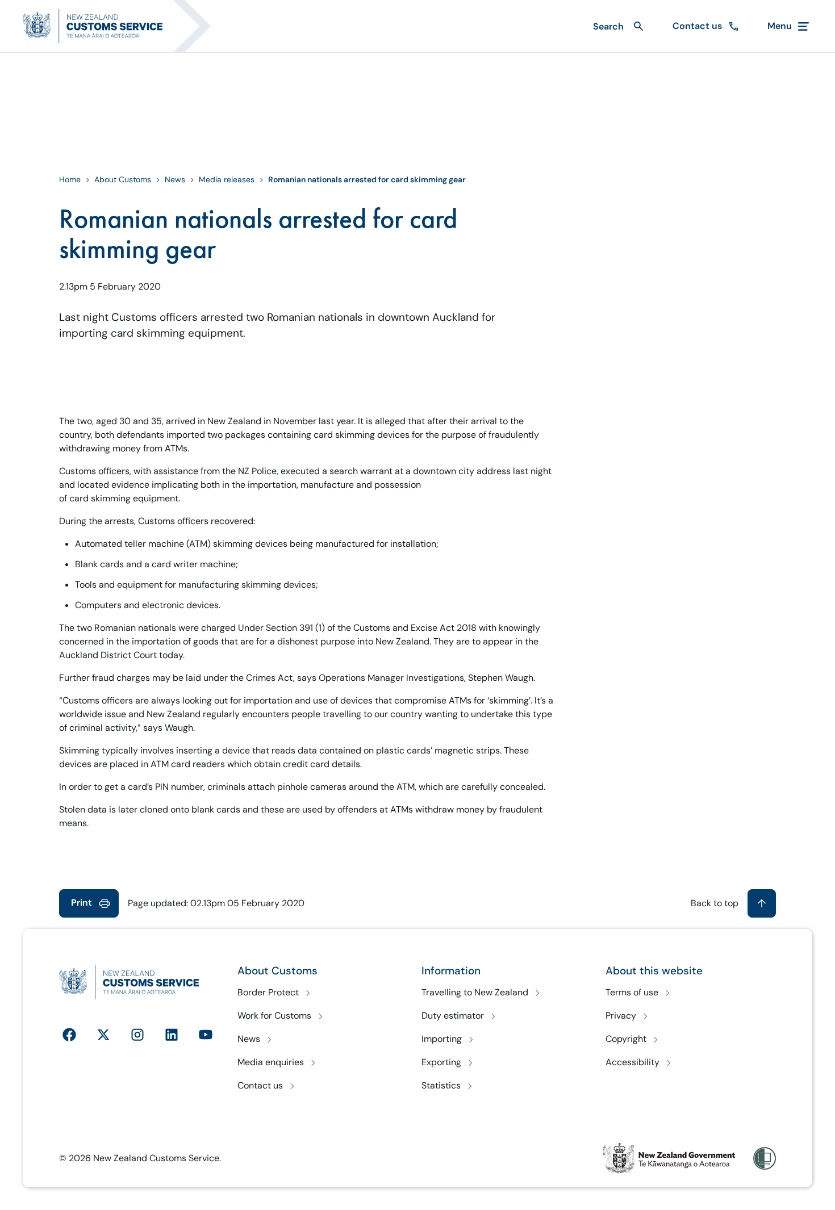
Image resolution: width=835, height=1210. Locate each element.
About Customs (122, 179)
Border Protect (268, 992)
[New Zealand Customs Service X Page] (103, 1034)
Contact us (260, 1085)
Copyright (626, 1039)
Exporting (441, 1062)
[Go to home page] (124, 26)
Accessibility (632, 1062)
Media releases (226, 179)
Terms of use (632, 992)
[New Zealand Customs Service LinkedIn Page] (171, 1034)
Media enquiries (270, 1062)
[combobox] (617, 26)
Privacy (621, 1015)
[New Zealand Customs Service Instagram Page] (137, 1034)
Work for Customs (274, 1015)
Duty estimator (452, 1015)
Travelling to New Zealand (474, 992)
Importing (441, 1039)
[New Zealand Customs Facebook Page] (69, 1034)
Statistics (441, 1085)
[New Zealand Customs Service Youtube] (205, 1034)
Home (70, 179)
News (175, 179)
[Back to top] (762, 903)
